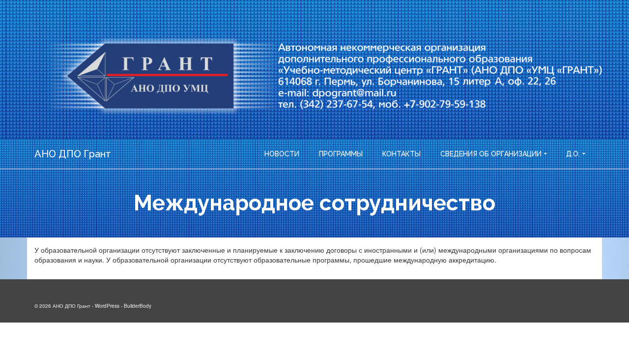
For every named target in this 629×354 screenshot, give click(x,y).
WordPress (107, 305)
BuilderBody (137, 305)
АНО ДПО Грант (72, 154)
